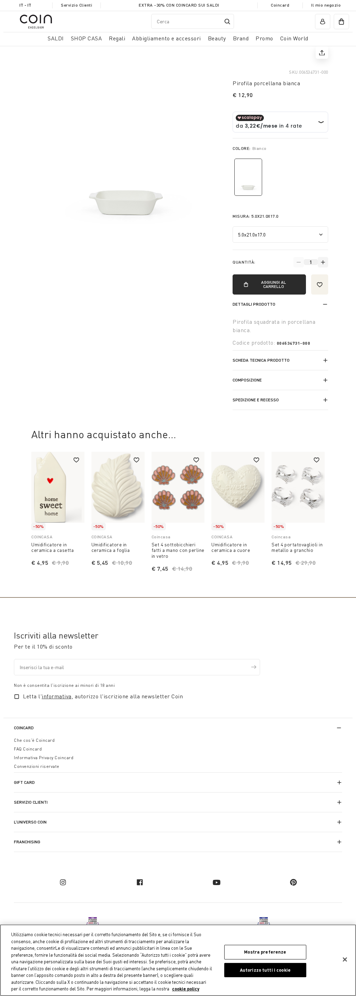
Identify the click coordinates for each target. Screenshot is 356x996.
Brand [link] (241, 38)
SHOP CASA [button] (86, 38)
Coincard (280, 5)
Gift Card (24, 782)
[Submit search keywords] (227, 21)
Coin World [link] (294, 38)
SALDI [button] (56, 38)
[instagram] (63, 882)
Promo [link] (264, 38)
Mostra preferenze (265, 952)
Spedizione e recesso (256, 399)
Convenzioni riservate (36, 766)
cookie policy (185, 988)
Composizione (247, 380)
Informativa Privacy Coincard (43, 757)
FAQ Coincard (28, 749)
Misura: (255, 216)
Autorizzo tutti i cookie (265, 970)
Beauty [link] (217, 38)
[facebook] (140, 882)
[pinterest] (293, 882)
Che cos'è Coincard (34, 740)
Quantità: (244, 262)
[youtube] (216, 882)
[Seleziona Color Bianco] (248, 177)
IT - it (25, 5)
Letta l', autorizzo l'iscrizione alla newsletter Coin (103, 696)
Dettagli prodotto (254, 304)
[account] (322, 21)
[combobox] (192, 21)
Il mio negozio (326, 5)
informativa (57, 696)
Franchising (27, 841)
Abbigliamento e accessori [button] (166, 38)
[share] (322, 52)
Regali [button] (117, 38)
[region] (178, 960)
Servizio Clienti (76, 5)
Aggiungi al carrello (273, 284)
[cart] (341, 21)
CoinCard (24, 727)
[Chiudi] (345, 959)
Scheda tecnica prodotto (261, 360)
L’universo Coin (30, 822)
